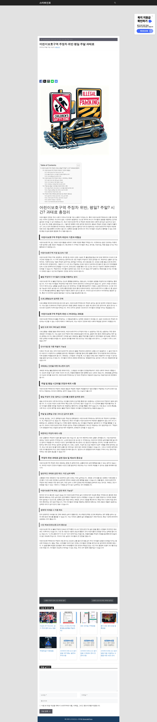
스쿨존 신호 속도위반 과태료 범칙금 (102, 600)
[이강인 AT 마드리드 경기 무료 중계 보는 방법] (48, 622)
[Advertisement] (78, 22)
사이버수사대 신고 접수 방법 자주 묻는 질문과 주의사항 (68, 653)
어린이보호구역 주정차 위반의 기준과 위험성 (57, 170)
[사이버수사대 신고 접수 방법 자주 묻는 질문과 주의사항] (68, 647)
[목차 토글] (77, 165)
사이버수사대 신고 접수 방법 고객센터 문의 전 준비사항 (88, 653)
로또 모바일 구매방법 (87, 626)
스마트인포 (45, 2)
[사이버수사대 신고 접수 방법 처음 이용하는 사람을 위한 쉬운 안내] (109, 647)
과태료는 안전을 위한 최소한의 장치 (56, 184)
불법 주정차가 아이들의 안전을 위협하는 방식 (59, 174)
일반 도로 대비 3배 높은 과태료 (55, 180)
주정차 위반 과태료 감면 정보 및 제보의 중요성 (58, 194)
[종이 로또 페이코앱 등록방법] (109, 622)
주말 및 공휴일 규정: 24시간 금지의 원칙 (58, 190)
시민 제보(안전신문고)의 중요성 (55, 201)
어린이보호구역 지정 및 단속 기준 (55, 172)
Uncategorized (46, 39)
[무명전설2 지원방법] (48, 647)
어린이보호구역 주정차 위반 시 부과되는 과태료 (58, 178)
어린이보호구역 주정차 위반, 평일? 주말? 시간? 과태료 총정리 (60, 168)
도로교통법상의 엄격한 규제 (54, 176)
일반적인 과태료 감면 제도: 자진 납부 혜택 (58, 196)
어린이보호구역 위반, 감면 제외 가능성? (57, 197)
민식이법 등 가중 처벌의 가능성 (55, 182)
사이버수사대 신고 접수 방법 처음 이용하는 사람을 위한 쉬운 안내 (109, 653)
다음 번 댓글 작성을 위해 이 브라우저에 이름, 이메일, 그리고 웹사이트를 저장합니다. (70, 706)
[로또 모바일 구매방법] (88, 622)
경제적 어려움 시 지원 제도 (54, 199)
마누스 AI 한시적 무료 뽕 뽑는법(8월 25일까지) (67, 628)
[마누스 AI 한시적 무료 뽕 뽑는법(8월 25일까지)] (68, 622)
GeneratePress (87, 719)
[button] (115, 2)
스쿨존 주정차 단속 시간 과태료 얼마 (54, 600)
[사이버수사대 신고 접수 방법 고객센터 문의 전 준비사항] (88, 647)
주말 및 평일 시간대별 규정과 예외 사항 (56, 186)
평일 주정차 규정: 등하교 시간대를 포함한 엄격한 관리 (61, 188)
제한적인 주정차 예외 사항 (54, 192)
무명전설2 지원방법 (47, 651)
